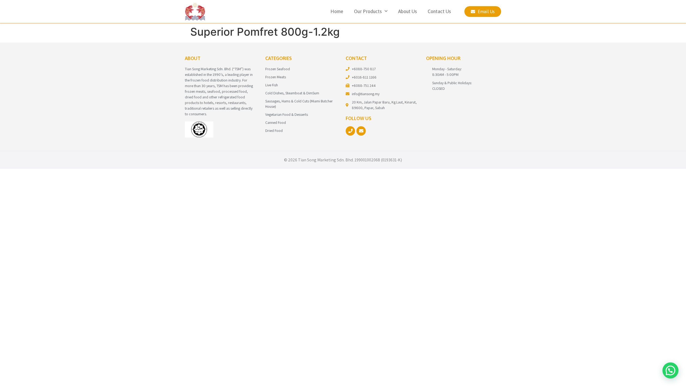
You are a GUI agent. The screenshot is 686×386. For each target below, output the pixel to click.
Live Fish (271, 85)
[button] (670, 370)
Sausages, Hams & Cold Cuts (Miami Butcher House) (299, 104)
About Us (407, 11)
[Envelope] (361, 131)
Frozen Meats (275, 77)
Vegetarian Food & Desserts (286, 114)
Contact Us (439, 11)
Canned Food (275, 122)
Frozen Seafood (277, 68)
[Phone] (350, 131)
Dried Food (274, 130)
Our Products (368, 11)
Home (336, 11)
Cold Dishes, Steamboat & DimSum (292, 93)
